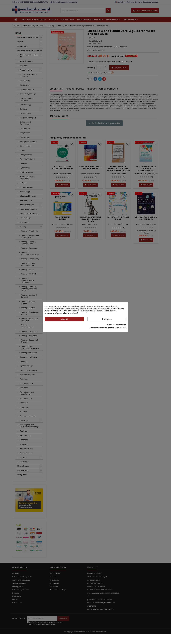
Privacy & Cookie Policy (116, 325)
